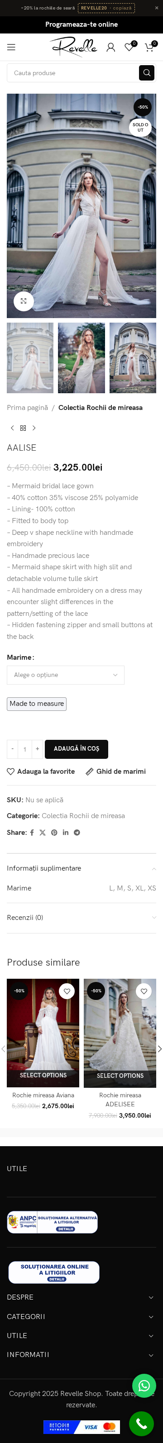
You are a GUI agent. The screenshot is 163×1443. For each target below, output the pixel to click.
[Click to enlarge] (24, 301)
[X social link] (42, 833)
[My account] (111, 47)
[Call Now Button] (141, 1423)
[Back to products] (23, 428)
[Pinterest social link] (54, 833)
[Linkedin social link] (65, 833)
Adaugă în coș (76, 748)
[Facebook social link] (32, 833)
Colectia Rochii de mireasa (100, 408)
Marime (19, 657)
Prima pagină (27, 408)
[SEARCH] (146, 73)
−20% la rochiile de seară (48, 8)
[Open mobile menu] (11, 47)
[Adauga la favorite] (67, 991)
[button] (16, 206)
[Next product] (34, 428)
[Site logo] (73, 47)
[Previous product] (12, 428)
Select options (43, 1075)
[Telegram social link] (77, 833)
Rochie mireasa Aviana (43, 1095)
